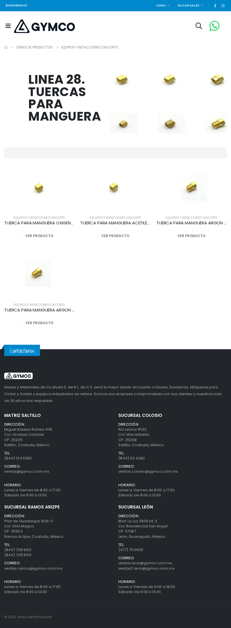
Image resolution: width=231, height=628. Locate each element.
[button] (199, 27)
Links (161, 5)
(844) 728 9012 (17, 549)
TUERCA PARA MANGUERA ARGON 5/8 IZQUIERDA (39, 310)
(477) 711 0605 (130, 549)
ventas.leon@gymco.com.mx (145, 563)
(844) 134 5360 (18, 458)
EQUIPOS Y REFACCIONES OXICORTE (89, 47)
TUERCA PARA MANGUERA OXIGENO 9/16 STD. (39, 223)
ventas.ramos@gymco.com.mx (33, 568)
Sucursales (188, 5)
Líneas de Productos (34, 47)
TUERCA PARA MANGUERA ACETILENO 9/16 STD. (115, 223)
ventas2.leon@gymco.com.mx (146, 568)
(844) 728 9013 (17, 555)
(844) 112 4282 (131, 458)
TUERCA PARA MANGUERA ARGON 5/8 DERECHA (191, 223)
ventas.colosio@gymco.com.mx (148, 471)
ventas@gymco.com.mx (26, 471)
